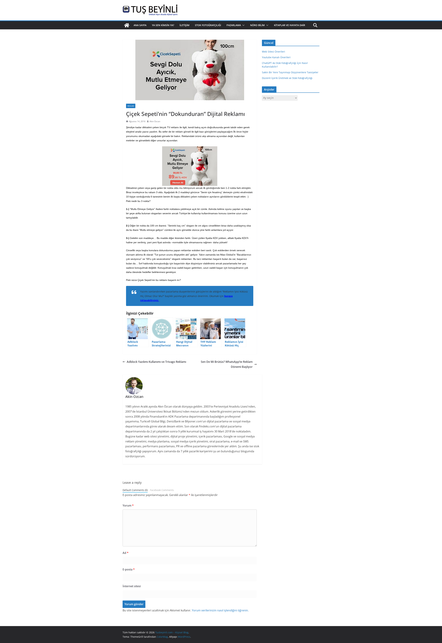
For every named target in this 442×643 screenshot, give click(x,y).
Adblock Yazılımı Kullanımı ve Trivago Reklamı (156, 362)
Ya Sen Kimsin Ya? (163, 25)
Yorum (128, 505)
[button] (243, 25)
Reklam (130, 106)
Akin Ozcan (155, 121)
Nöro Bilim (257, 25)
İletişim (184, 25)
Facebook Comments (162, 490)
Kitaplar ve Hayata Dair (289, 25)
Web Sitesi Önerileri (273, 51)
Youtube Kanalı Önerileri (276, 57)
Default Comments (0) (135, 490)
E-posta (129, 569)
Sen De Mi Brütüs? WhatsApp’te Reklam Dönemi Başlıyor (227, 364)
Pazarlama (234, 25)
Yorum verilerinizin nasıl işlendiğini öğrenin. (220, 610)
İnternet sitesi (132, 586)
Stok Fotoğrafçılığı (208, 25)
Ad (125, 553)
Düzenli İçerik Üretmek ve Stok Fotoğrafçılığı (287, 78)
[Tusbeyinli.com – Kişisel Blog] (127, 25)
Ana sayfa (140, 25)
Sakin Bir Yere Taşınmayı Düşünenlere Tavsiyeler (290, 72)
